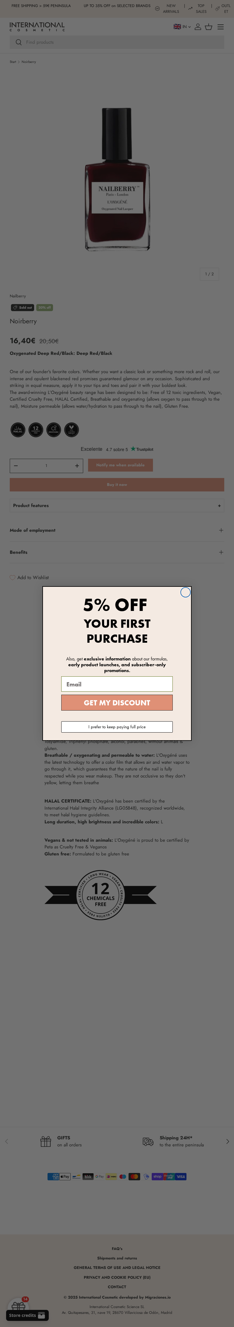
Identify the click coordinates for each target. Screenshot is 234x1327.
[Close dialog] (185, 592)
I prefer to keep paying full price (117, 727)
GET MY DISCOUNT (117, 703)
